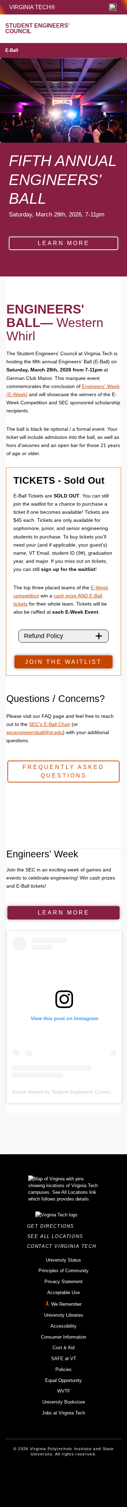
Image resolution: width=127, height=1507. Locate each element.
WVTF (63, 1391)
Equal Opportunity (63, 1380)
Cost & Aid (63, 1347)
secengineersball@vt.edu (34, 732)
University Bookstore (63, 1402)
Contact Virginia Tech (63, 1246)
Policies (63, 1369)
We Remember (66, 1304)
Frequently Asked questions (63, 771)
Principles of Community (63, 1270)
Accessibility (63, 1326)
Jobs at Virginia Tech (63, 1413)
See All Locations (57, 1236)
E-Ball (11, 50)
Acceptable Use (63, 1292)
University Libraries (63, 1315)
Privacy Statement (63, 1281)
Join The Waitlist (63, 662)
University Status (63, 1260)
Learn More (64, 243)
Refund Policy (43, 635)
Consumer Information (63, 1337)
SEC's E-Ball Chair (49, 724)
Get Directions (52, 1226)
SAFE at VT (63, 1358)
